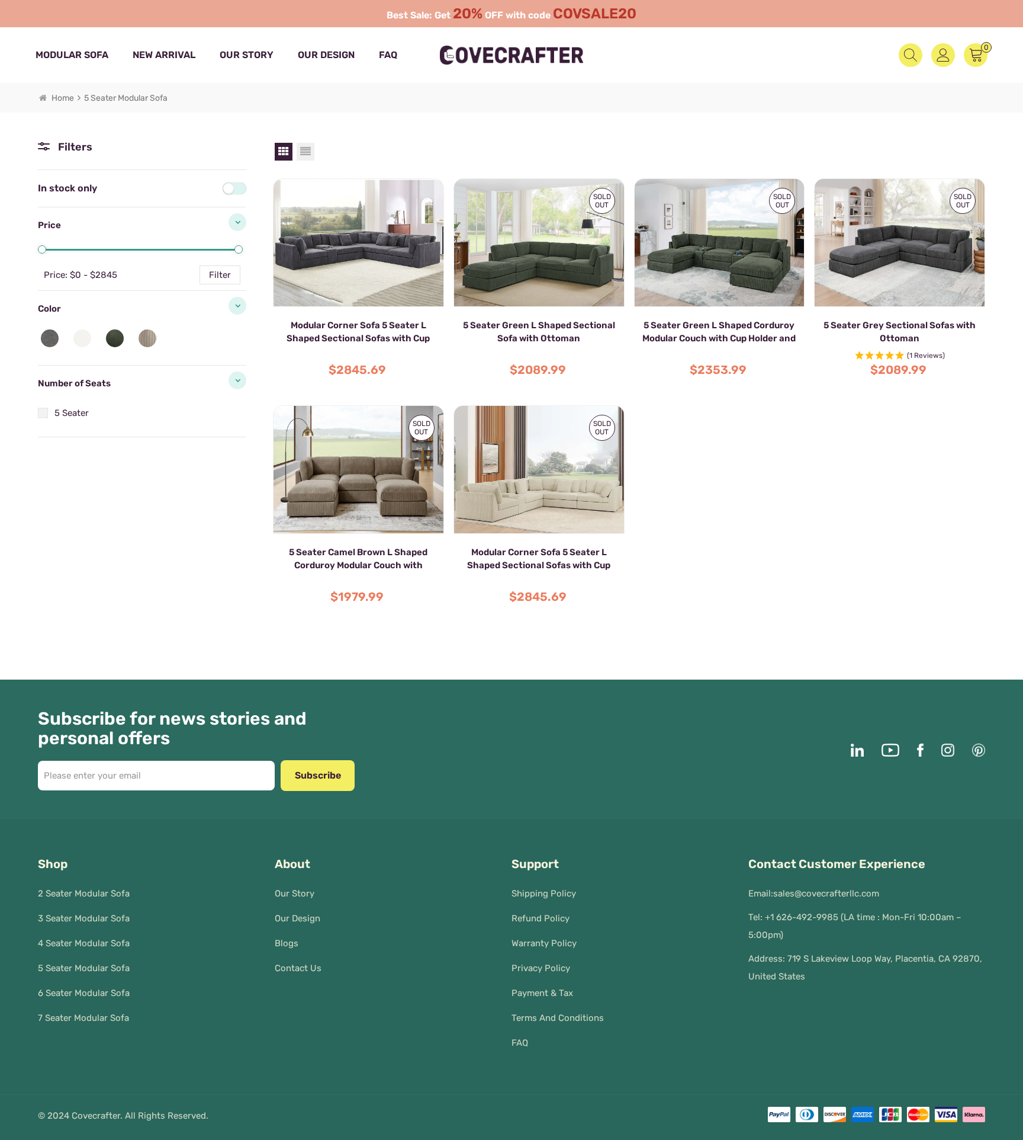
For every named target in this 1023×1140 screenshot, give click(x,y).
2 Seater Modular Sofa (84, 893)
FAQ (388, 54)
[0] (42, 249)
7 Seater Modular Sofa (83, 1018)
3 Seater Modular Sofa (84, 918)
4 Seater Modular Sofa (84, 943)
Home (63, 98)
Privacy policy (540, 968)
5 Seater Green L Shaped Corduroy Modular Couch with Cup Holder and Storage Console (719, 332)
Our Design (326, 54)
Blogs (286, 943)
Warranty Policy (544, 943)
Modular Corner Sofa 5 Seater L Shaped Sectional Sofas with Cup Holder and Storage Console (358, 332)
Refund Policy (540, 918)
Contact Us (298, 968)
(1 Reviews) (926, 355)
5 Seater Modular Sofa (84, 968)
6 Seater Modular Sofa (84, 993)
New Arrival (164, 54)
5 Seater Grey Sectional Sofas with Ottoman (899, 332)
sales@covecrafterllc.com (826, 893)
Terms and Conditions (557, 1018)
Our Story (247, 54)
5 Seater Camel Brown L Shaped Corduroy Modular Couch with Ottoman (358, 559)
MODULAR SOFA (72, 54)
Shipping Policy (543, 893)
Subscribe (318, 775)
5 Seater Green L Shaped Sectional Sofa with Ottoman (539, 332)
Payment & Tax (542, 993)
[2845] (238, 249)
